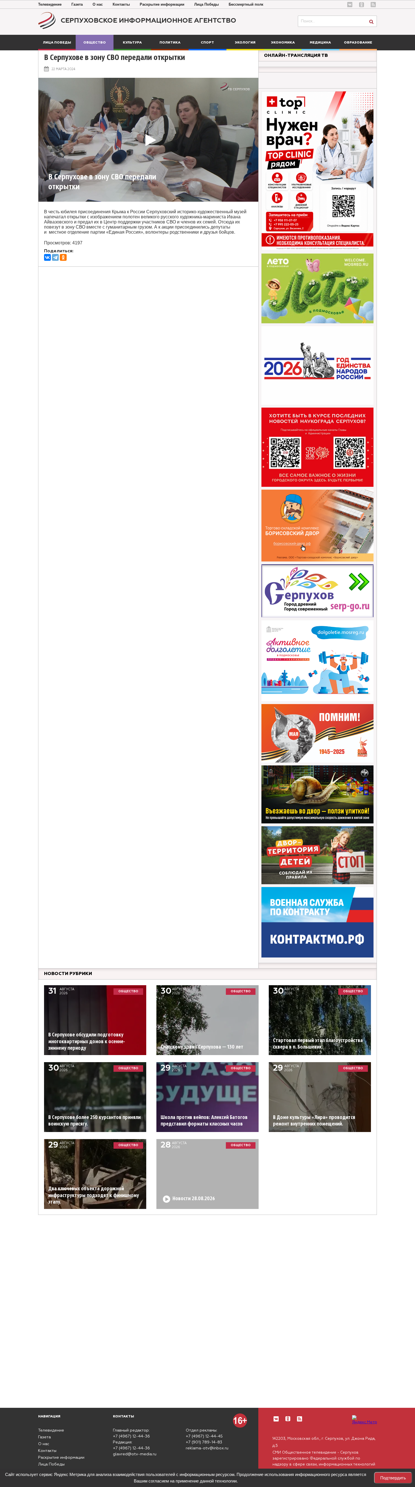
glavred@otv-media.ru (134, 1454)
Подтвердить (393, 1477)
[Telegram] (55, 257)
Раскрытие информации (162, 4)
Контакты (121, 4)
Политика (170, 42)
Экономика (283, 42)
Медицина (320, 42)
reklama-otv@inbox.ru (207, 1448)
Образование (358, 42)
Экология (245, 42)
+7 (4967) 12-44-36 (131, 1436)
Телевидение (50, 4)
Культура (132, 42)
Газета (77, 4)
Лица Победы (206, 4)
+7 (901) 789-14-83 (204, 1442)
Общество (94, 42)
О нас (98, 4)
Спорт (207, 42)
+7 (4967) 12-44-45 (204, 1436)
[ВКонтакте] (47, 257)
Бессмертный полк (246, 4)
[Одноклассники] (63, 257)
